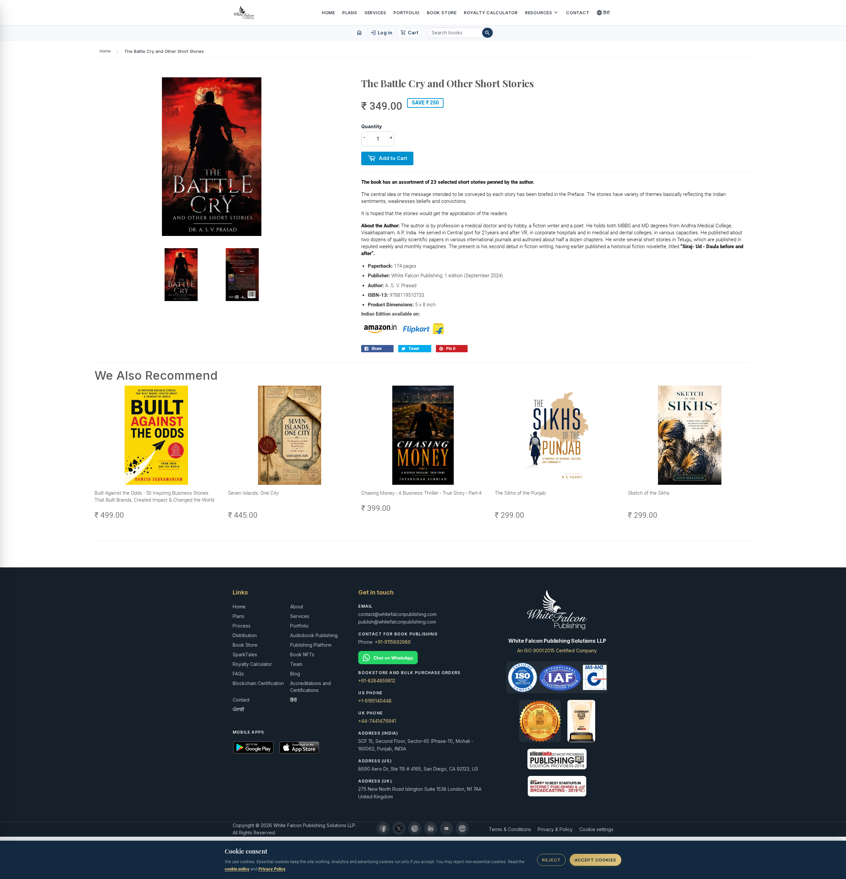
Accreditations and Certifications (310, 686)
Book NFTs (302, 654)
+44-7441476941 (377, 721)
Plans (349, 12)
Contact (577, 12)
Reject (551, 859)
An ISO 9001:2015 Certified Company (557, 650)
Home (328, 12)
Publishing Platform (310, 645)
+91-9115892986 (393, 642)
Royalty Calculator (491, 12)
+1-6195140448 (375, 701)
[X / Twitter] (398, 828)
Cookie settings (596, 829)
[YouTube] (446, 828)
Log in (381, 32)
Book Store (442, 12)
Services (375, 12)
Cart (409, 32)
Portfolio (407, 12)
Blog (295, 673)
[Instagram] (414, 828)
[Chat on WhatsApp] (422, 658)
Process (241, 626)
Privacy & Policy (555, 829)
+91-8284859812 (376, 680)
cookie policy (237, 868)
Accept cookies (595, 859)
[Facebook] (383, 828)
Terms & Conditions (510, 829)
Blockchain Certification (258, 683)
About (296, 606)
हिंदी (603, 12)
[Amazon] (462, 828)
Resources (542, 12)
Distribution (245, 635)
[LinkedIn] (430, 828)
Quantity (371, 126)
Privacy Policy (272, 868)
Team (296, 664)
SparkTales (245, 654)
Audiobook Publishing (314, 635)
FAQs (238, 673)
